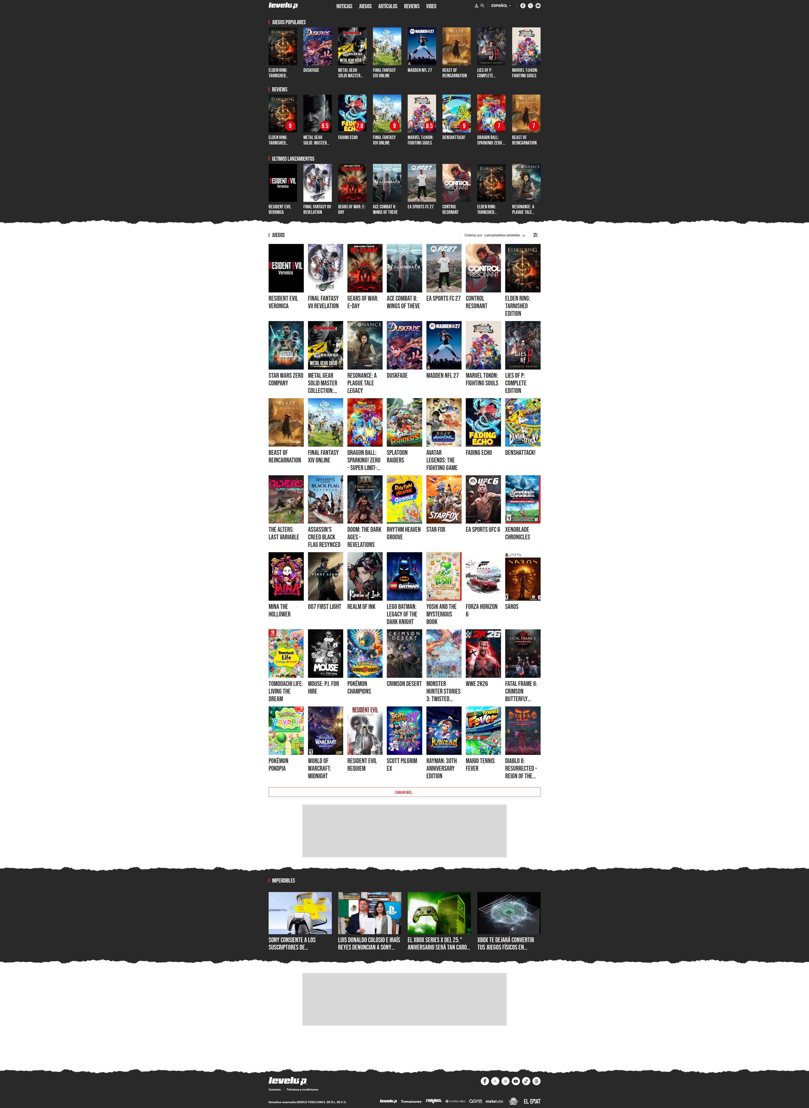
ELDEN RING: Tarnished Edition (278, 75)
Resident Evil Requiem (362, 764)
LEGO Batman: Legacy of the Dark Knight (402, 614)
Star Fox (435, 529)
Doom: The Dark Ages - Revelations (364, 537)
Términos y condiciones (302, 1089)
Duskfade (311, 70)
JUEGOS (365, 5)
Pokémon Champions (359, 687)
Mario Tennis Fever (480, 764)
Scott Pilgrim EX (402, 764)
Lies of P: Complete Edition (485, 75)
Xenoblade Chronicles (517, 533)
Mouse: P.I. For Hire (323, 687)
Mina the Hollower (280, 610)
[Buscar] (482, 6)
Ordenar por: (474, 235)
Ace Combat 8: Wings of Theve (385, 209)
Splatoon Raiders (397, 456)
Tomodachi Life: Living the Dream (286, 691)
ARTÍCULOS (387, 5)
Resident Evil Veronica (280, 209)
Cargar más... (404, 792)
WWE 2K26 (477, 683)
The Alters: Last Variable (284, 533)
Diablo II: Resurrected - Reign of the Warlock (521, 772)
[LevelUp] (388, 1101)
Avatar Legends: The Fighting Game (442, 460)
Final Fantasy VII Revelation (317, 209)
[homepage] (283, 6)
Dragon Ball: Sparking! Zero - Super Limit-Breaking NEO (490, 145)
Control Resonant (450, 209)
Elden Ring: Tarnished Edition (486, 212)
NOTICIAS (344, 5)
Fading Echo (348, 137)
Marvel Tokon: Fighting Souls (482, 379)
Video (431, 5)
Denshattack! (453, 137)
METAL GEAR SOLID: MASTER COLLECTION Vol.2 (317, 142)
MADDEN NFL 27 (420, 70)
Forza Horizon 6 (482, 610)
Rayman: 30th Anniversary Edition (441, 768)
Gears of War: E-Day (352, 209)
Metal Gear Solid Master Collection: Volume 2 (349, 78)
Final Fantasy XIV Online (384, 73)
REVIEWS (411, 5)
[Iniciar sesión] (476, 6)
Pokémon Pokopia (278, 764)
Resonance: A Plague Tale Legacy (523, 212)
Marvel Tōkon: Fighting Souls (525, 73)
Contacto (275, 1089)
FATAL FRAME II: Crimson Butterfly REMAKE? (521, 695)
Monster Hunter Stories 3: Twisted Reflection (443, 695)
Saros (511, 606)
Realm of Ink (361, 606)
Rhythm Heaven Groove (404, 533)
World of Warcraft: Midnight (319, 768)
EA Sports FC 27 (421, 207)
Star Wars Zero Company (286, 379)
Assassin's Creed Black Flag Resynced (324, 537)
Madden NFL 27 (442, 375)
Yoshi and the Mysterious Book (441, 614)
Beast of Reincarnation (454, 73)
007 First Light (324, 606)
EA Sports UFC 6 (483, 529)
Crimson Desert (404, 683)
